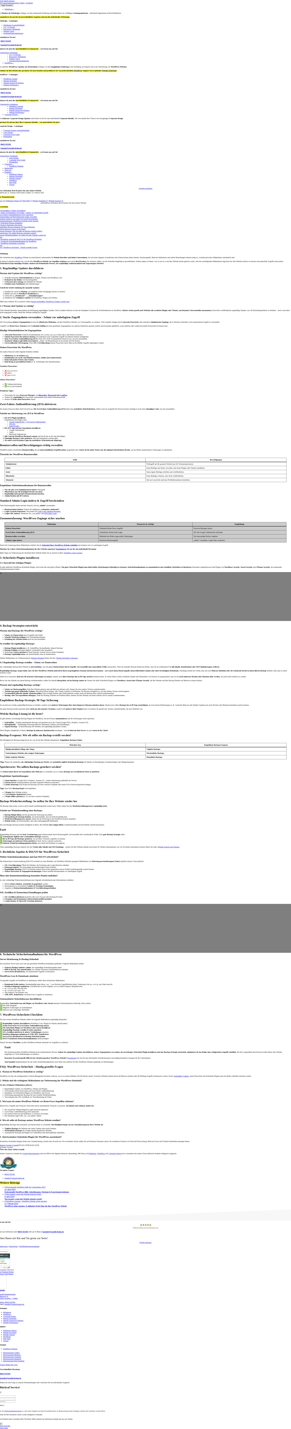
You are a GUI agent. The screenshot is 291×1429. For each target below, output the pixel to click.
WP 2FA (12, 424)
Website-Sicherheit (109, 71)
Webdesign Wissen (14, 201)
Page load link (5, 1426)
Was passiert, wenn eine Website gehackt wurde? (23, 1199)
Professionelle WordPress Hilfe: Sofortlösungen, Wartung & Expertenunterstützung (37, 1192)
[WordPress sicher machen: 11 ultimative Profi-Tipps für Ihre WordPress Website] (26, 1201)
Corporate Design (115, 1154)
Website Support (56, 201)
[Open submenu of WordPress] (13, 63)
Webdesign (92, 1154)
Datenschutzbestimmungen (13, 1411)
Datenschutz (13, 1246)
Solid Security (14, 426)
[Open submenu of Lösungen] (13, 164)
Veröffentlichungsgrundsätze (29, 1246)
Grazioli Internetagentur (31, 1154)
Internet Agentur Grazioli (9, 1145)
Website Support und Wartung (168, 847)
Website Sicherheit (40, 201)
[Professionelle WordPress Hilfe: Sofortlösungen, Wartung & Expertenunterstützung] (25, 1187)
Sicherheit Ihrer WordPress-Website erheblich (59, 545)
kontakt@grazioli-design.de (14, 1178)
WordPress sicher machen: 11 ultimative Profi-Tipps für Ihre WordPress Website (36, 1206)
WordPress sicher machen (73, 553)
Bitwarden (42, 395)
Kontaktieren (61, 549)
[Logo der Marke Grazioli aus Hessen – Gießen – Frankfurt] (16, 3)
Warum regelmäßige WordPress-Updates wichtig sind (50, 302)
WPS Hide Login (50, 513)
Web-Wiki (27, 201)
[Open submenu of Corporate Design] (18, 115)
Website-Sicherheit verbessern (67, 658)
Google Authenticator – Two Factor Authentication (27, 422)
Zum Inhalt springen (7, 1)
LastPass (63, 395)
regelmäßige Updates (181, 1076)
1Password (52, 395)
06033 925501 (10, 1174)
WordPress (78, 71)
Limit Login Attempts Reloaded (49, 511)
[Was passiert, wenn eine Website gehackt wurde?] (23, 1194)
